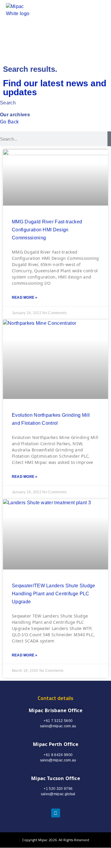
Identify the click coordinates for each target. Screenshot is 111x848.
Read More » (25, 297)
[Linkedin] (55, 813)
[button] (85, 10)
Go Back (9, 121)
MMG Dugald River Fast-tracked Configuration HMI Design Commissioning (47, 229)
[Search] (109, 138)
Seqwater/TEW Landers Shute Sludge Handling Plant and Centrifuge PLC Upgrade (53, 593)
